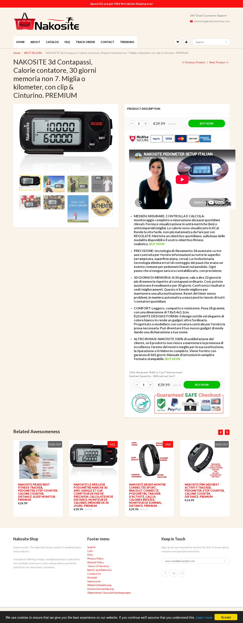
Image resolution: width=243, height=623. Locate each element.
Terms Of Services (98, 566)
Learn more (204, 617)
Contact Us (94, 573)
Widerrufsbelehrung (99, 585)
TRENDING (127, 42)
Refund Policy (95, 562)
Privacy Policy (95, 558)
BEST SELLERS (33, 52)
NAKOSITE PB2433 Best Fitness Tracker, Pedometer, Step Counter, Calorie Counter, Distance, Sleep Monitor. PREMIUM (38, 492)
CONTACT (107, 42)
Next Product (217, 62)
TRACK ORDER (85, 42)
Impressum (94, 581)
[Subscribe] (225, 561)
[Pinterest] (174, 573)
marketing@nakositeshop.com (212, 21)
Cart (90, 550)
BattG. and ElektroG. (99, 569)
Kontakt (92, 577)
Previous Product (194, 62)
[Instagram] (182, 573)
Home (16, 52)
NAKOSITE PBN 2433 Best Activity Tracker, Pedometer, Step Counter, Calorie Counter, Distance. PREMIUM (204, 490)
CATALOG (52, 42)
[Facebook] (165, 573)
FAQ (67, 42)
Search (91, 547)
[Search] (226, 42)
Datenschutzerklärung (100, 588)
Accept (226, 617)
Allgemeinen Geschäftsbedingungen (109, 592)
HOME (20, 42)
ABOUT (35, 42)
